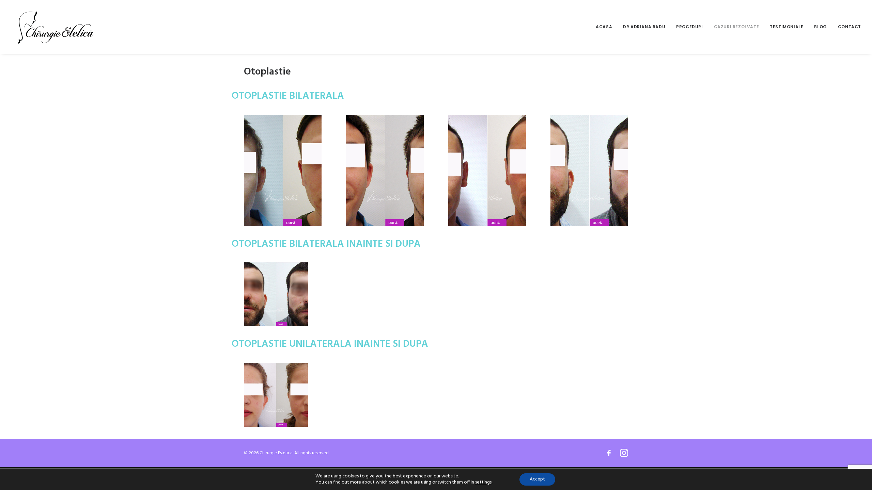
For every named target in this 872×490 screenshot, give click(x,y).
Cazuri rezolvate (736, 27)
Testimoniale (786, 27)
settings (483, 482)
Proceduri (689, 27)
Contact (849, 27)
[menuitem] (606, 27)
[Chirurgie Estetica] (55, 27)
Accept (537, 479)
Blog (820, 27)
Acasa (604, 27)
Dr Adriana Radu (644, 27)
